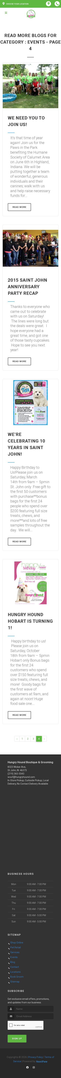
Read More (19, 207)
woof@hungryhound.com (21, 777)
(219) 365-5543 (16, 773)
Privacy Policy (35, 1057)
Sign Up (17, 1038)
